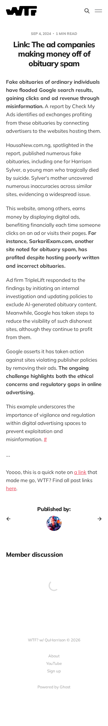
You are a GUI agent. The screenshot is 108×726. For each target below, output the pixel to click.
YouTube (54, 663)
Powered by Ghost (54, 686)
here (11, 488)
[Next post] (97, 518)
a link (80, 472)
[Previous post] (10, 518)
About (54, 655)
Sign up (54, 670)
